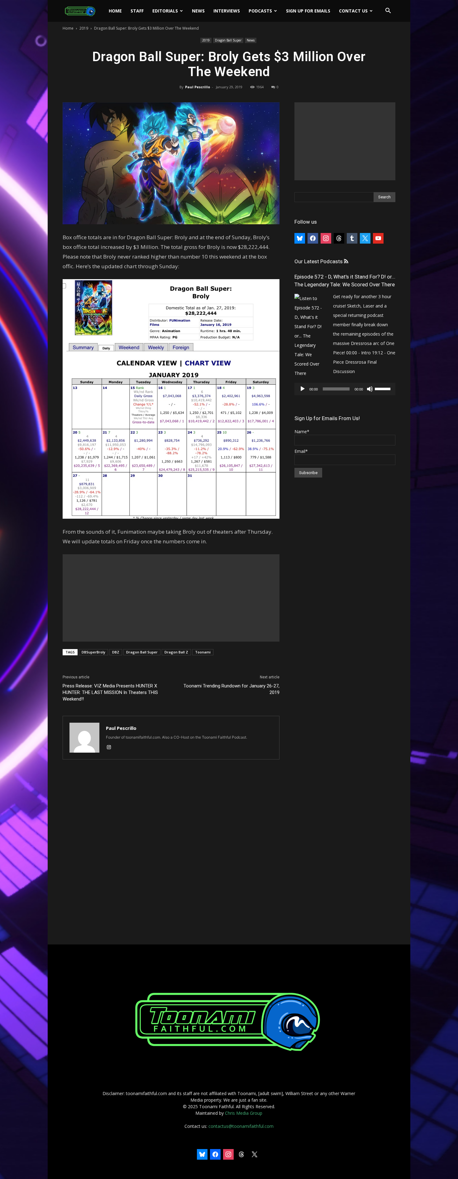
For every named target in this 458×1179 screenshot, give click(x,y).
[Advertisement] (171, 598)
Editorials (165, 11)
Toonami (203, 652)
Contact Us (353, 11)
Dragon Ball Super (228, 40)
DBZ (115, 652)
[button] (387, 11)
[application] (344, 389)
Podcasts (260, 11)
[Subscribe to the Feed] (346, 261)
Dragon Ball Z (176, 652)
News (198, 11)
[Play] (302, 389)
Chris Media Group (243, 1113)
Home (115, 11)
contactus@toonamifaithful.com (241, 1126)
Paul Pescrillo (197, 87)
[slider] (383, 388)
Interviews (226, 11)
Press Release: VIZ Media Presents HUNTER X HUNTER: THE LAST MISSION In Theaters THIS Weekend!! (110, 692)
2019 (83, 28)
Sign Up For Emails (308, 11)
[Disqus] (171, 852)
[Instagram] (111, 747)
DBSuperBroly (93, 652)
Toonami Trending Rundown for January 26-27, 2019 (231, 689)
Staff (137, 11)
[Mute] (370, 389)
